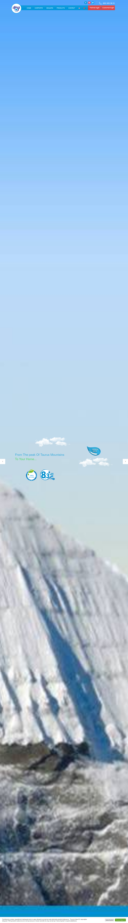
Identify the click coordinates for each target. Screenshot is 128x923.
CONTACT (71, 8)
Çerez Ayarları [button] (109, 920)
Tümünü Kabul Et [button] (120, 920)
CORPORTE (39, 8)
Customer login (108, 8)
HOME (29, 8)
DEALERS (49, 8)
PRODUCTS (61, 8)
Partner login (94, 8)
